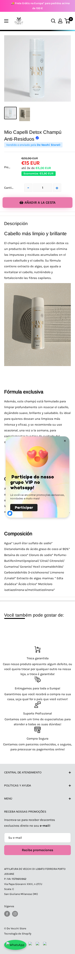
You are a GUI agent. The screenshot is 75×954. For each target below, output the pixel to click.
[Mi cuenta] (60, 21)
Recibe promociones (37, 850)
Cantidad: (11, 188)
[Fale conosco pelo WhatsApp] (15, 945)
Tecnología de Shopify (17, 933)
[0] (67, 20)
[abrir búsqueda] (53, 21)
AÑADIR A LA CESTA (40, 202)
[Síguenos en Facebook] (7, 914)
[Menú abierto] (6, 21)
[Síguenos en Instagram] (15, 914)
